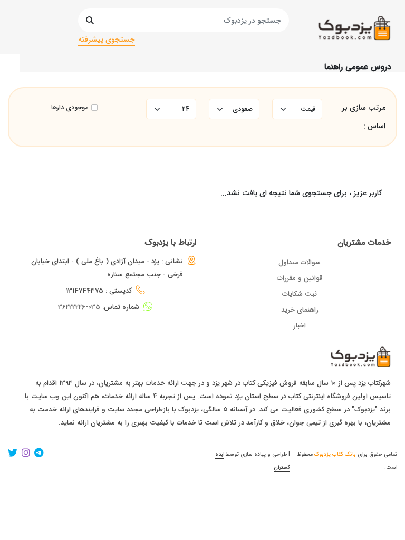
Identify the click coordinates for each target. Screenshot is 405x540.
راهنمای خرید (300, 309)
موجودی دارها (69, 107)
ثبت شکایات (299, 294)
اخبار (299, 325)
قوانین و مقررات (300, 278)
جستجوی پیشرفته (106, 39)
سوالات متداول (299, 262)
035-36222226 (79, 307)
